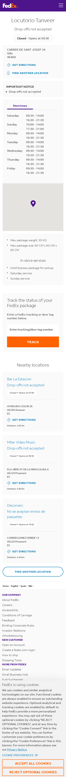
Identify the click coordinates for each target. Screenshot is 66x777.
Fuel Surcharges (12, 679)
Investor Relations (14, 630)
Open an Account (13, 645)
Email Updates (11, 669)
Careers (7, 605)
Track (33, 342)
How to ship (10, 655)
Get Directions (21, 65)
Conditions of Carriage (17, 615)
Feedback (8, 620)
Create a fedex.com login (18, 650)
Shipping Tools (12, 660)
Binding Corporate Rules (18, 625)
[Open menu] (61, 5)
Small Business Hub (15, 674)
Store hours (20, 105)
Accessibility (10, 610)
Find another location (30, 73)
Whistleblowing (12, 635)
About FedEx (10, 600)
